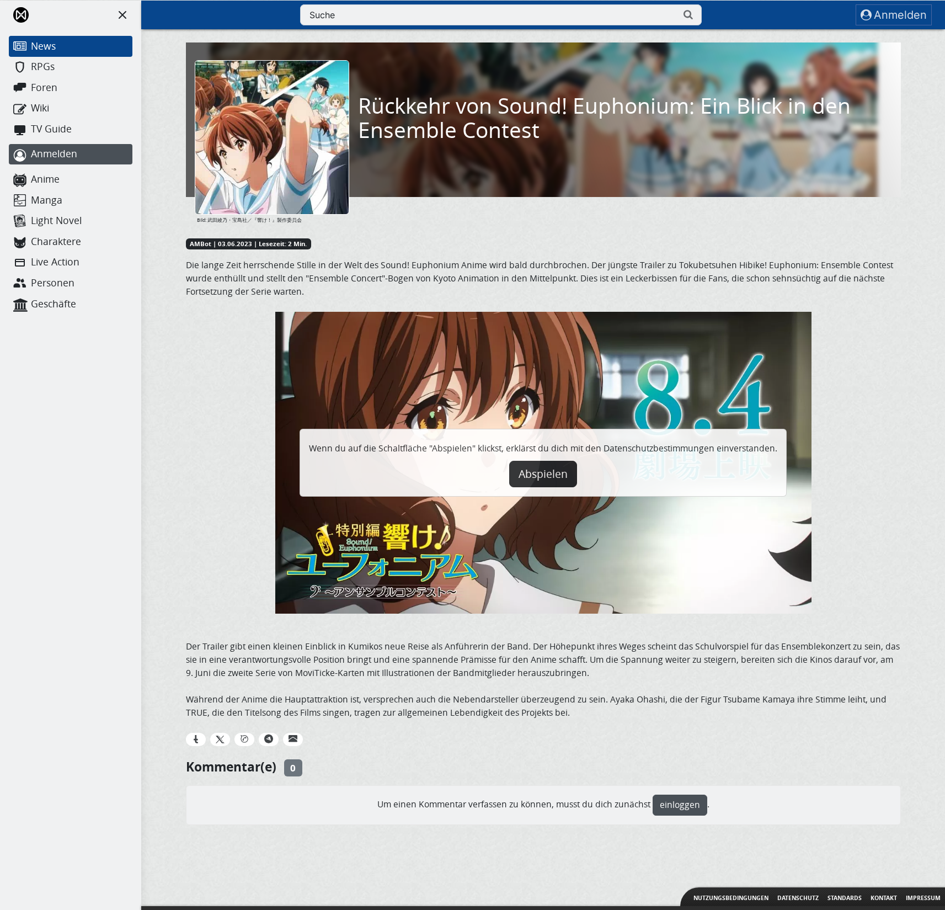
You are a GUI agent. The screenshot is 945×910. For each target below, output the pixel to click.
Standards (844, 898)
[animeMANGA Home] (21, 15)
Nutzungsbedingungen (730, 898)
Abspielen (543, 474)
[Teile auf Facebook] (196, 739)
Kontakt (884, 898)
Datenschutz (798, 898)
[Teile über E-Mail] (293, 739)
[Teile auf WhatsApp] (244, 739)
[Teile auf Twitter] (220, 739)
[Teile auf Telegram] (269, 739)
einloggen (680, 805)
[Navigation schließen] (122, 15)
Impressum (923, 898)
